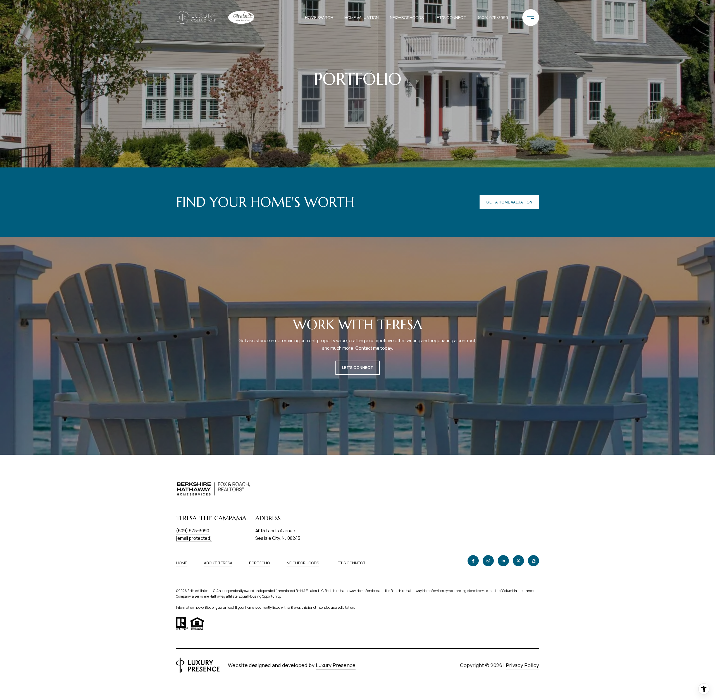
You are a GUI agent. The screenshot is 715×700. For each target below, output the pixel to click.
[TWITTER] (518, 560)
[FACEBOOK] (473, 560)
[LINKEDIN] (503, 560)
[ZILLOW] (533, 560)
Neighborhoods (407, 17)
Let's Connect (351, 563)
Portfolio (259, 562)
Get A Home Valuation (509, 202)
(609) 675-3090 (493, 17)
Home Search (319, 17)
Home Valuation (361, 17)
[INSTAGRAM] (488, 560)
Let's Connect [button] (357, 367)
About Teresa (218, 562)
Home (181, 562)
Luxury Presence (336, 665)
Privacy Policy (522, 665)
